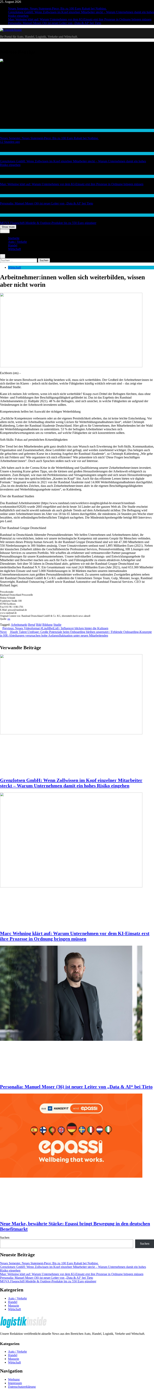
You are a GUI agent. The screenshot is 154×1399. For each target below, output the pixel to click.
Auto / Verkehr (17, 241)
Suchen (4, 1237)
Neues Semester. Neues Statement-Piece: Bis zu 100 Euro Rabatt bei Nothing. (57, 8)
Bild (39, 624)
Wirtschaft (6, 153)
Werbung (14, 1379)
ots (8, 619)
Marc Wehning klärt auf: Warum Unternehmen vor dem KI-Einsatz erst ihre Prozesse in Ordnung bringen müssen (79, 19)
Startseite (13, 238)
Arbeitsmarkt (19, 624)
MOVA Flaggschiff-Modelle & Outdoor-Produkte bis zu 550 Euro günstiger (48, 223)
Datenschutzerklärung (22, 1386)
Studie (57, 624)
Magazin (13, 1305)
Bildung (47, 624)
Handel (4, 130)
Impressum (15, 1383)
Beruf (31, 624)
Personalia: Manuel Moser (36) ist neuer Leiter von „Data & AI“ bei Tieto (54, 23)
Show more (8, 226)
